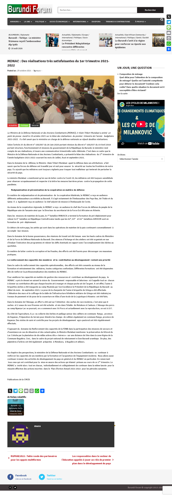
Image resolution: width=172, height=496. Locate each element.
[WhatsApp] (168, 43)
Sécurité (35, 125)
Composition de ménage (131, 74)
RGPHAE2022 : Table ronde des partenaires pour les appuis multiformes (34, 458)
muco (38, 70)
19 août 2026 (138, 45)
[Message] (168, 27)
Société (107, 37)
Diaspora (96, 21)
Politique (39, 21)
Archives (121, 154)
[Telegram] (168, 22)
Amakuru (14, 21)
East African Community (96, 35)
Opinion (143, 35)
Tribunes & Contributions (118, 21)
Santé (100, 37)
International (79, 21)
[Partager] (168, 49)
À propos (139, 21)
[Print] (168, 38)
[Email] (168, 33)
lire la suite (122, 93)
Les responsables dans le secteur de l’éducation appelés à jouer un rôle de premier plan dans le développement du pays (86, 460)
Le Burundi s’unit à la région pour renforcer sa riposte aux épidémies (92, 44)
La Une (27, 21)
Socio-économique (59, 21)
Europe (46, 35)
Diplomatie (37, 35)
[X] (168, 16)
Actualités (28, 35)
